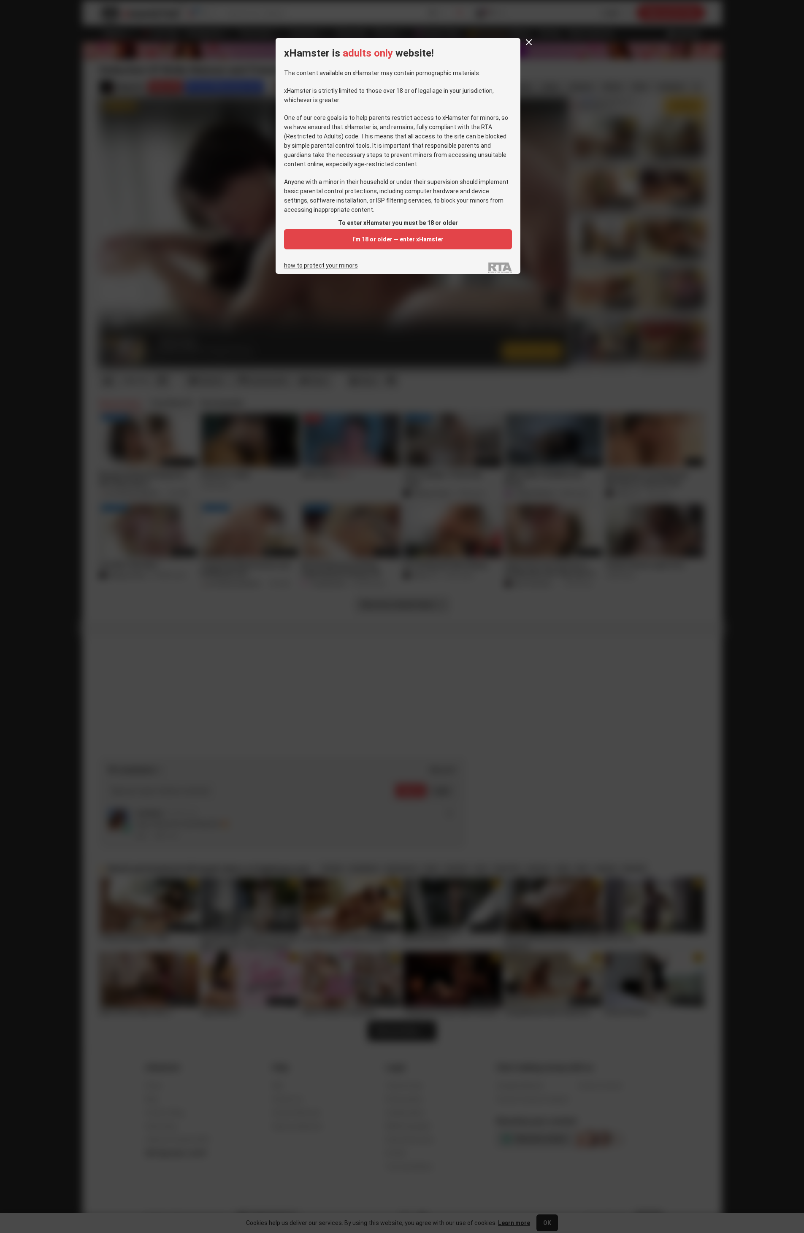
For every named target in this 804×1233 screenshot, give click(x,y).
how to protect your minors (321, 265)
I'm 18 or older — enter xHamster (398, 239)
